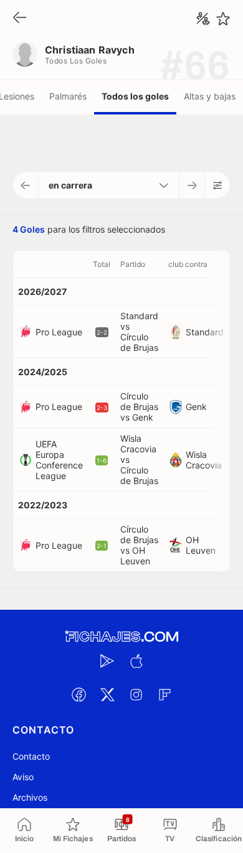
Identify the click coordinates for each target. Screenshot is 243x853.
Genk (196, 406)
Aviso (23, 776)
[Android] (107, 660)
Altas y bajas (210, 96)
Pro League (59, 332)
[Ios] (135, 660)
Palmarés (68, 96)
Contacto (31, 756)
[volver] (19, 18)
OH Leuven (201, 545)
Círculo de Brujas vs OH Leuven (139, 545)
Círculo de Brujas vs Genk (139, 406)
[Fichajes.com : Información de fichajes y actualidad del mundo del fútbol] (121, 637)
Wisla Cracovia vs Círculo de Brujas (139, 459)
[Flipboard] (164, 694)
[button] (26, 185)
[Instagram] (135, 694)
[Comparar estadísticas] (203, 18)
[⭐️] (223, 18)
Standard (205, 332)
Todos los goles (135, 96)
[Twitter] (107, 694)
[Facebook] (78, 694)
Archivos (29, 797)
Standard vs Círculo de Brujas (139, 331)
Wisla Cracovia (204, 459)
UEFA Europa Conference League (59, 460)
